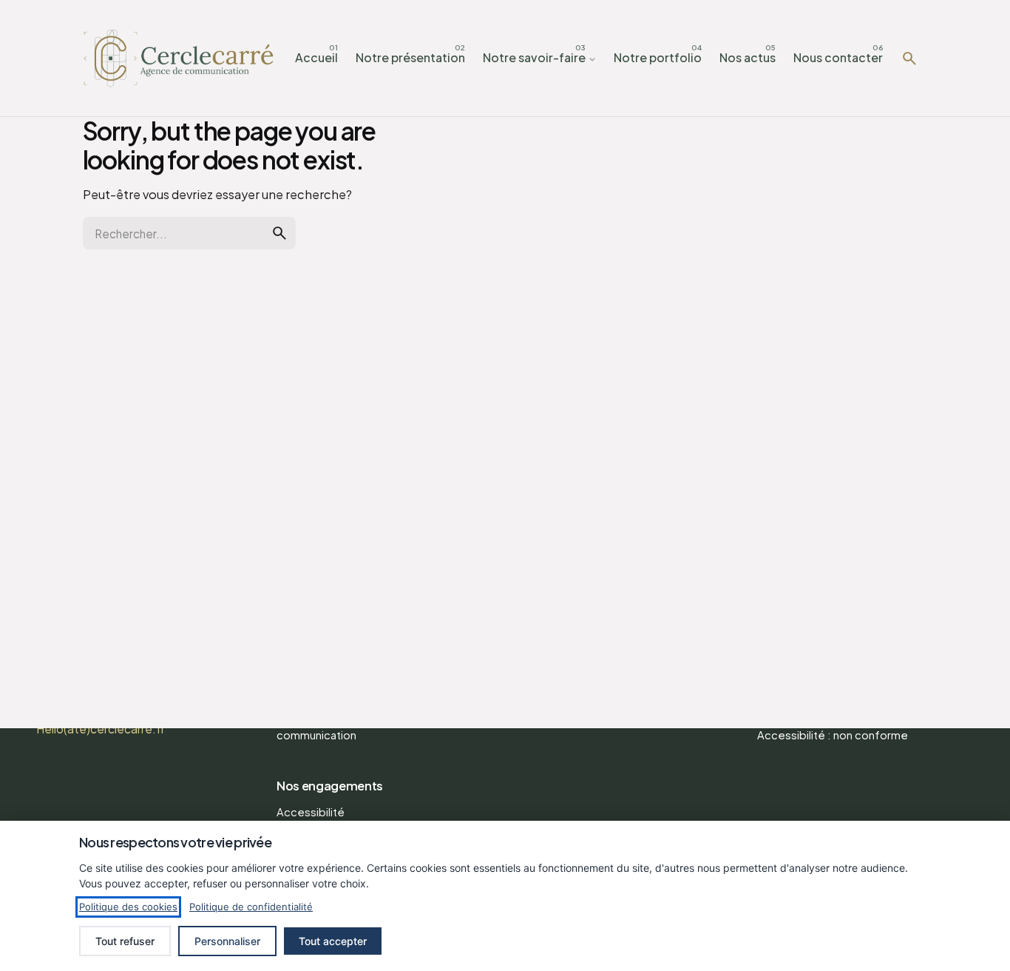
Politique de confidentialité (251, 907)
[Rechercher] (909, 58)
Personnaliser (227, 941)
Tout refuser (125, 941)
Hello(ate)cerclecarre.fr (100, 729)
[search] (279, 233)
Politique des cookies (128, 907)
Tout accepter (333, 941)
